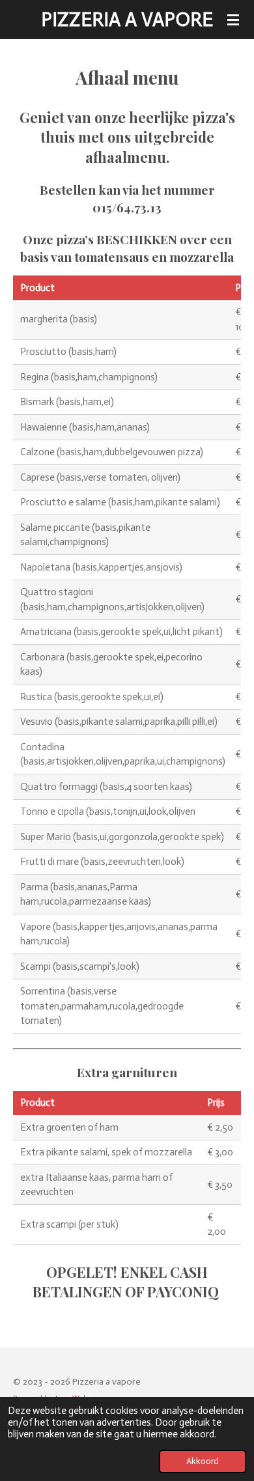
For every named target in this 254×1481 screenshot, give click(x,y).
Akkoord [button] (202, 1461)
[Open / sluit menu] (233, 20)
